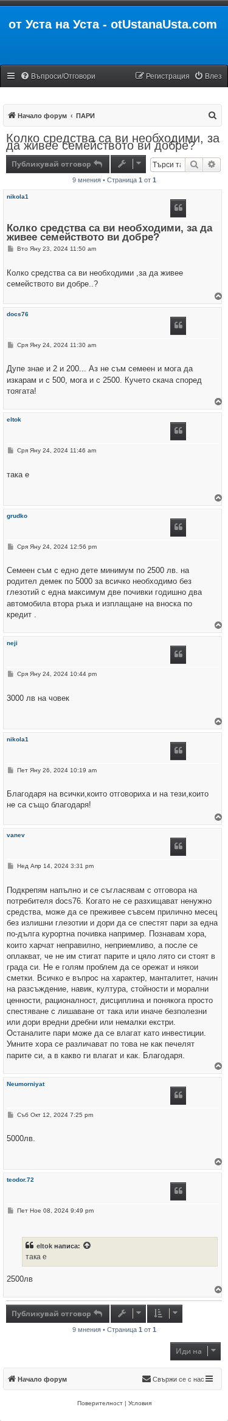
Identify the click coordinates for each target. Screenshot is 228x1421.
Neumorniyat (25, 1084)
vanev (16, 835)
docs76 (18, 314)
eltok (14, 419)
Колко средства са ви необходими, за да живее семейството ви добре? (112, 141)
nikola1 (18, 196)
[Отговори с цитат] (178, 208)
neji (12, 643)
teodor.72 (20, 1179)
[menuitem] (57, 76)
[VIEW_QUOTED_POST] (87, 1245)
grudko (17, 515)
